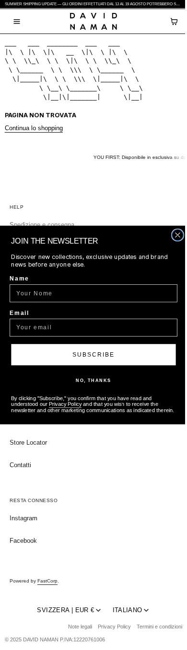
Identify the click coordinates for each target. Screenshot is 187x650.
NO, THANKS (93, 380)
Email (19, 313)
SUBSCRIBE (93, 354)
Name (19, 278)
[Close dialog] (177, 234)
